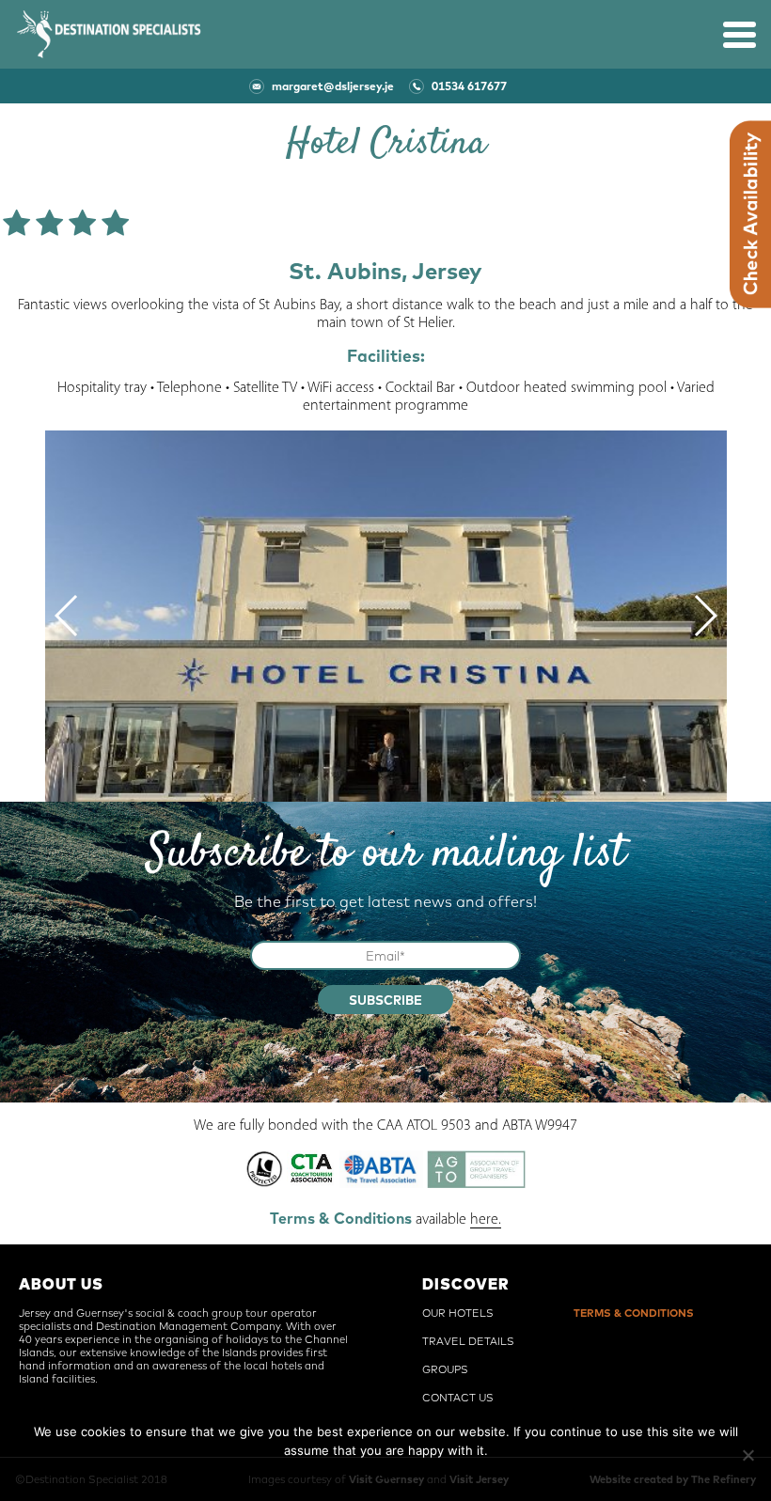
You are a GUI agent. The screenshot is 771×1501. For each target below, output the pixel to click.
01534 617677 (469, 86)
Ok (386, 1475)
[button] (67, 615)
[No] (747, 1455)
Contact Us (458, 1397)
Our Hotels (458, 1313)
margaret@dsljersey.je (333, 86)
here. (485, 1219)
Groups (445, 1369)
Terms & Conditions (634, 1313)
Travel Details (468, 1341)
